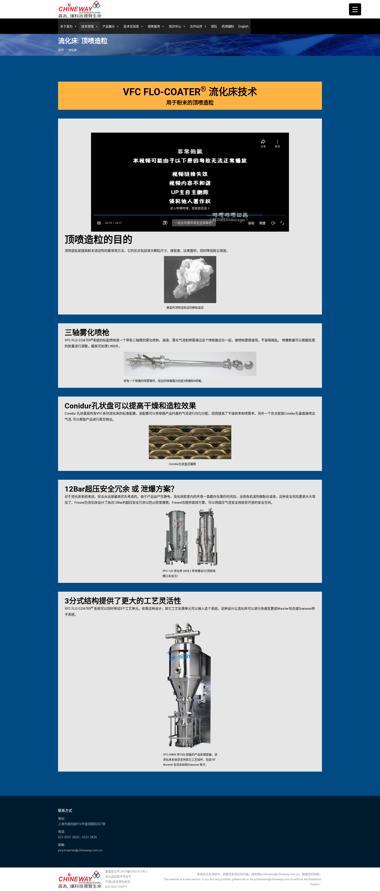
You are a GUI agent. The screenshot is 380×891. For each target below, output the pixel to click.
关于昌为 (66, 26)
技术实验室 (131, 26)
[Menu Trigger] (355, 9)
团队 (214, 26)
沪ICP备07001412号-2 (134, 871)
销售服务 (154, 26)
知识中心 (175, 26)
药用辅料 (228, 26)
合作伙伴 (196, 26)
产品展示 (108, 26)
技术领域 (87, 26)
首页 (61, 50)
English (243, 26)
